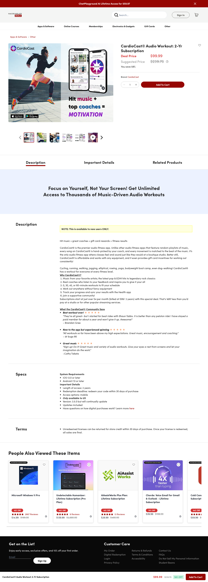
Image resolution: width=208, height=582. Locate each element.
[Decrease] (124, 85)
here (131, 408)
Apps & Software (46, 26)
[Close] (195, 4)
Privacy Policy (111, 562)
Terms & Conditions (142, 554)
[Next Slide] (101, 137)
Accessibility (138, 558)
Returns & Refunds (142, 550)
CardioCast (133, 76)
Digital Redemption (115, 554)
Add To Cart (162, 84)
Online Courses (71, 26)
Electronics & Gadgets (124, 26)
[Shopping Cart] (196, 14)
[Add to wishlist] (199, 45)
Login (107, 558)
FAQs (162, 554)
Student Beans (167, 562)
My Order (109, 550)
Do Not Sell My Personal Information (179, 558)
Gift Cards (149, 26)
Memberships (96, 26)
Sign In (181, 15)
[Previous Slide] (20, 137)
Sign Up (42, 560)
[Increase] (136, 85)
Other (167, 26)
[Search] (116, 15)
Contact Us (165, 550)
